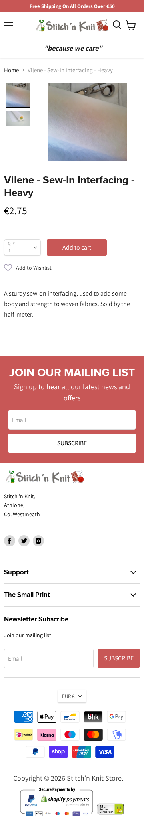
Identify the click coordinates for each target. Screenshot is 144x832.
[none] (18, 95)
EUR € (68, 696)
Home (11, 70)
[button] (72, 268)
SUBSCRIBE (72, 443)
